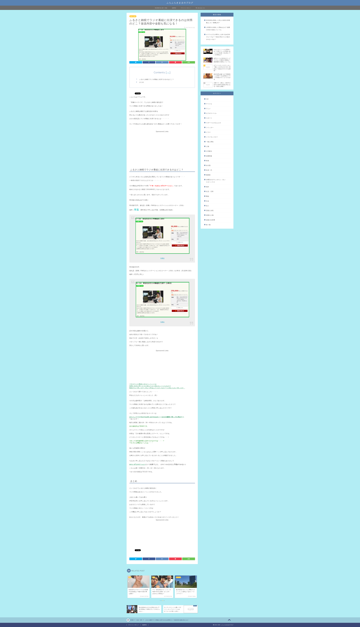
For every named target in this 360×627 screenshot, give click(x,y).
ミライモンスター (212, 137)
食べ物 (208, 224)
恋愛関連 (209, 156)
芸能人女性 (210, 210)
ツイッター (210, 127)
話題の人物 (210, 215)
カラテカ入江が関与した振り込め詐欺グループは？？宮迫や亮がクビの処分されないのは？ (218, 37)
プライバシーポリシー (186, 7)
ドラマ (208, 132)
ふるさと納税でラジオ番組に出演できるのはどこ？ (156, 79)
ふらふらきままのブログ (180, 2)
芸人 (207, 205)
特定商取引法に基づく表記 (161, 7)
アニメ (208, 108)
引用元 (162, 258)
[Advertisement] (162, 145)
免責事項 (174, 7)
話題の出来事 (210, 220)
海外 (207, 187)
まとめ (141, 82)
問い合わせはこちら (200, 7)
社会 (207, 201)
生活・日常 (132, 16)
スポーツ (209, 118)
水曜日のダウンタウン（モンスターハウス (216, 181)
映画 (207, 160)
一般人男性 (210, 142)
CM (207, 99)
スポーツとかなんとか (213, 123)
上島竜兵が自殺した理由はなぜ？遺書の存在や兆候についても (218, 29)
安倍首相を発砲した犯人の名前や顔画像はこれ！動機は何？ (218, 21)
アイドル (209, 104)
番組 (207, 196)
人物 (207, 146)
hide (168, 73)
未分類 (208, 165)
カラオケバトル (211, 113)
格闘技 (208, 175)
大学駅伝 (209, 151)
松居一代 (209, 170)
